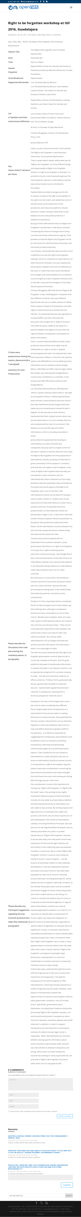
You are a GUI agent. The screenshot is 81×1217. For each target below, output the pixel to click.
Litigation (25, 1171)
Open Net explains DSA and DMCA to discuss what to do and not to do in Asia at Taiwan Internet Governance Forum (40, 1151)
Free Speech (32, 35)
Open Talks (32, 1171)
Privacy (48, 35)
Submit (67, 1185)
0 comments (56, 35)
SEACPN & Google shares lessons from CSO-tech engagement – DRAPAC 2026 (38, 1137)
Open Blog (41, 35)
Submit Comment (65, 1116)
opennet (13, 35)
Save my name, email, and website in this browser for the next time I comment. (34, 1111)
